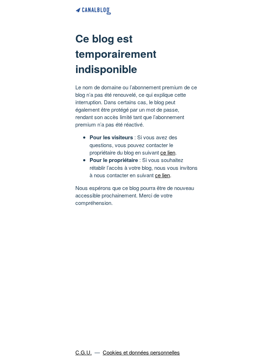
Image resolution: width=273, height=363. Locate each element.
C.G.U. (83, 352)
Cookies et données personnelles (141, 352)
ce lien (167, 152)
